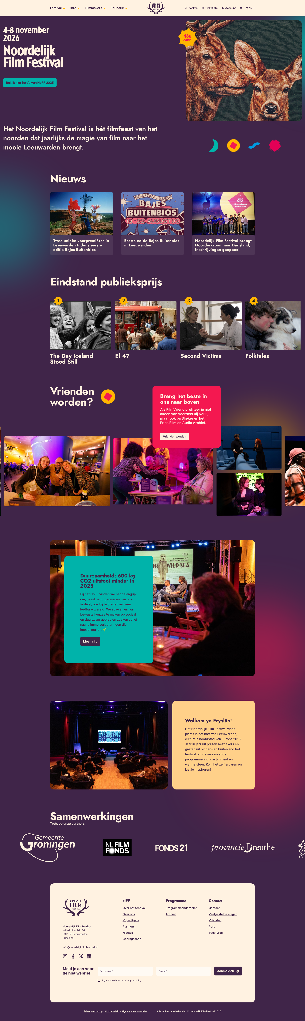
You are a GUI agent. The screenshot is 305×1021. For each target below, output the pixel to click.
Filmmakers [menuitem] (93, 8)
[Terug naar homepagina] (156, 8)
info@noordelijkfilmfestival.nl (80, 947)
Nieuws (128, 932)
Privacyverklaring (93, 1011)
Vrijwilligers (131, 920)
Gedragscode (132, 939)
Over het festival (134, 908)
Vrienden (215, 920)
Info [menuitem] (73, 8)
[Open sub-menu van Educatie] (126, 8)
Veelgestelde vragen (223, 914)
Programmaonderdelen (181, 908)
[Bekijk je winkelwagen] (241, 8)
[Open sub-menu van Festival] (63, 8)
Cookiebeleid (112, 1011)
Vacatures (216, 932)
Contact (214, 908)
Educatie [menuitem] (117, 8)
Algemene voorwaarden (134, 1011)
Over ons (129, 914)
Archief (171, 914)
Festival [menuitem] (56, 8)
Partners (129, 926)
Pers (212, 926)
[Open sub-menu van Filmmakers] (104, 8)
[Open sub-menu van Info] (78, 8)
